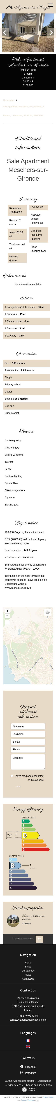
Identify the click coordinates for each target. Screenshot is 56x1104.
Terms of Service (27, 1100)
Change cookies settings (38, 1085)
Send (18, 786)
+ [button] (7, 611)
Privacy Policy (48, 1097)
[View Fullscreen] (7, 622)
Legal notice (44, 1081)
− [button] (7, 616)
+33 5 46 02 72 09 (28, 1015)
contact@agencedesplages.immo (28, 1019)
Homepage (8, 100)
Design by (32, 1089)
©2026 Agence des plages (19, 1081)
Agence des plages (28, 998)
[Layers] (47, 612)
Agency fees (14, 1085)
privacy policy (19, 780)
